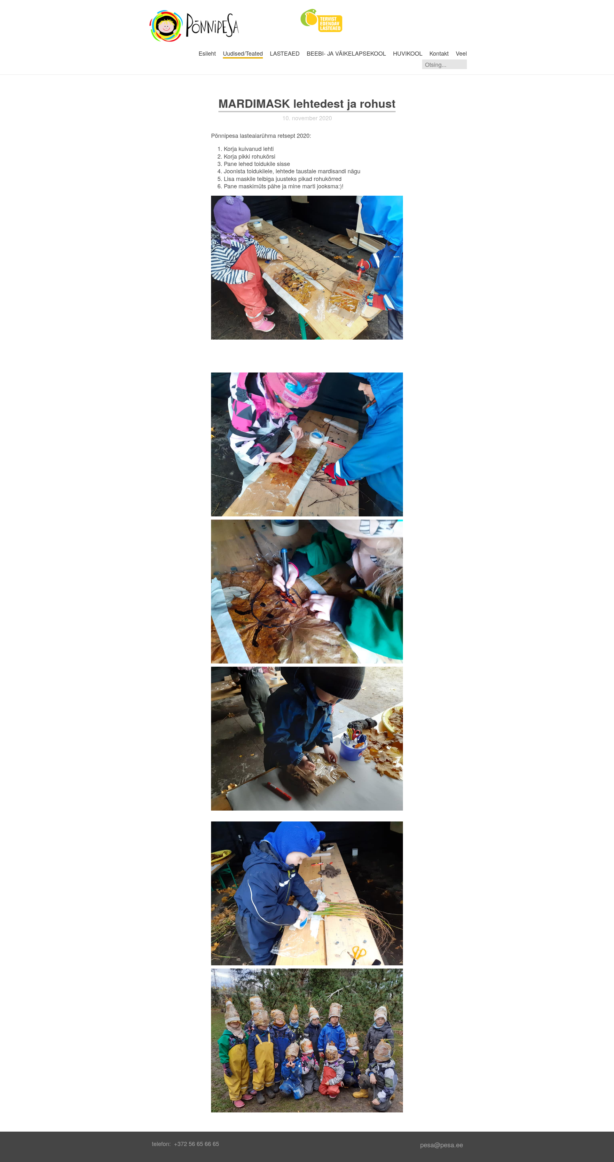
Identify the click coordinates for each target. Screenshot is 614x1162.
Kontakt (439, 53)
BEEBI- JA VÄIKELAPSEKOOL (346, 53)
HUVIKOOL (407, 53)
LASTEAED (285, 53)
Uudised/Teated (243, 53)
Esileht (207, 53)
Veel (461, 53)
